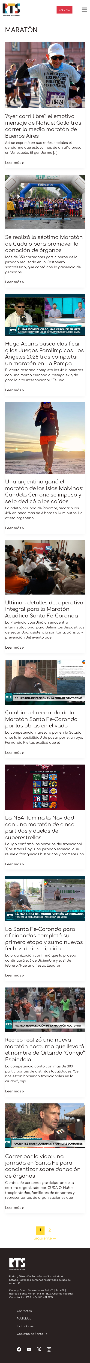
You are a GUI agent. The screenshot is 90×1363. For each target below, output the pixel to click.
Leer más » (14, 162)
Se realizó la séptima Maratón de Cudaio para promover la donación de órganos (44, 244)
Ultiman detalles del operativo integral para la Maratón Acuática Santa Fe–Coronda (44, 609)
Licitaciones (25, 1326)
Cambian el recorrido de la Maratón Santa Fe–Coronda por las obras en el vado (41, 719)
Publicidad (24, 1318)
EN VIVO (64, 9)
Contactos (24, 1311)
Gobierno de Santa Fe (32, 1334)
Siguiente (45, 1238)
